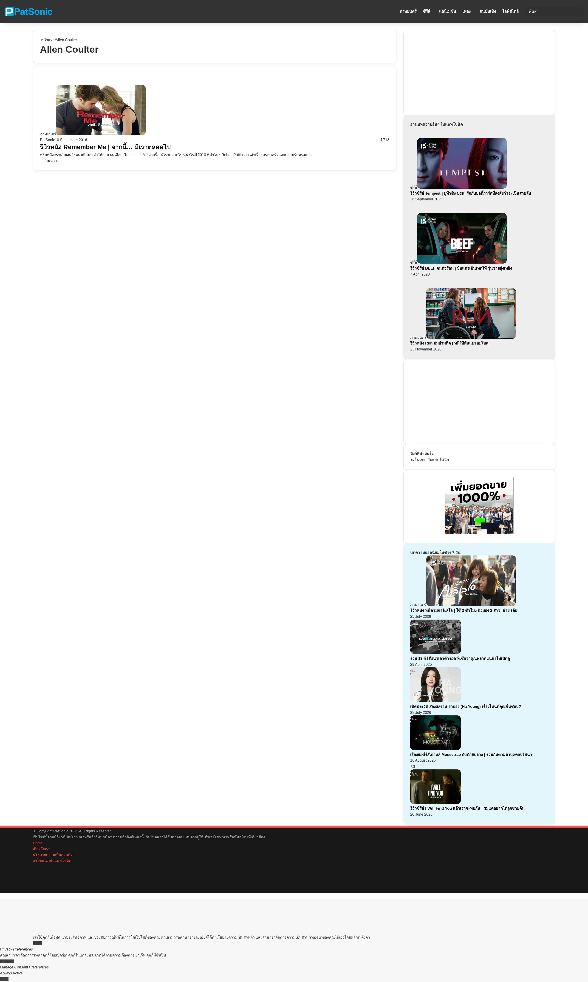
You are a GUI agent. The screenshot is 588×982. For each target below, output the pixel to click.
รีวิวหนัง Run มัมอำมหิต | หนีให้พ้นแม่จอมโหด (449, 343)
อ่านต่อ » (50, 161)
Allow (37, 943)
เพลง (467, 11)
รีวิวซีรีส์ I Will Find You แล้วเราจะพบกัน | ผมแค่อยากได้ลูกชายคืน (467, 808)
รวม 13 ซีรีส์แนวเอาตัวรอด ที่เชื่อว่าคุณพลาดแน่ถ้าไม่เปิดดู (460, 658)
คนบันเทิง (488, 11)
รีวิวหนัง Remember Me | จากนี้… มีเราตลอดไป (105, 147)
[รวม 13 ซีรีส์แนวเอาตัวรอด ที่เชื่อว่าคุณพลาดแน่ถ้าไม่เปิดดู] (435, 653)
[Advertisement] (444, 71)
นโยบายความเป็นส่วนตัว (52, 855)
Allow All (7, 961)
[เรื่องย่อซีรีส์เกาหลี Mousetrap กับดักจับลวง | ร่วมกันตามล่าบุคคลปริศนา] (435, 749)
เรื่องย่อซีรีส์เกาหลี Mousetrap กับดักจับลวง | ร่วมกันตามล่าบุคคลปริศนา (471, 754)
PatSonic (47, 140)
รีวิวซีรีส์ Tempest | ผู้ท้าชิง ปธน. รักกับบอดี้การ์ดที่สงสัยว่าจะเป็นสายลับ (470, 193)
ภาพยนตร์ (408, 11)
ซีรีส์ (426, 11)
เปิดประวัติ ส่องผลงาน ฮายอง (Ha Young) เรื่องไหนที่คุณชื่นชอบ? (465, 706)
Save (4, 979)
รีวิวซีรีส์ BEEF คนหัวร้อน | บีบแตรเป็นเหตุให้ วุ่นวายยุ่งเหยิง (461, 268)
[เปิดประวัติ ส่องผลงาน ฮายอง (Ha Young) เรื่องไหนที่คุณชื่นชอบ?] (435, 701)
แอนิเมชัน (447, 11)
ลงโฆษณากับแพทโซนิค (429, 459)
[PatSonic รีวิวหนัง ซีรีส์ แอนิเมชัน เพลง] (28, 11)
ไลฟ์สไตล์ (510, 11)
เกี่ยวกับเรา (41, 849)
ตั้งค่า (365, 937)
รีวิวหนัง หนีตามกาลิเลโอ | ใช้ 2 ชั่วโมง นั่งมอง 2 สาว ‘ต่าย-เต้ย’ (464, 610)
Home (38, 843)
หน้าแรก (47, 40)
